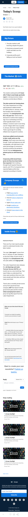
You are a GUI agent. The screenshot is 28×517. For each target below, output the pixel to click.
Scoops (4, 7)
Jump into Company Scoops (11, 66)
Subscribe (20, 2)
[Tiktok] (16, 500)
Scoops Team (9, 17)
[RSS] (14, 503)
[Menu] (26, 2)
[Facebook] (20, 500)
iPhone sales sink (15, 202)
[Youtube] (12, 500)
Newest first (19, 379)
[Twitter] (4, 500)
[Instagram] (23, 500)
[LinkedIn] (8, 500)
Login (14, 2)
